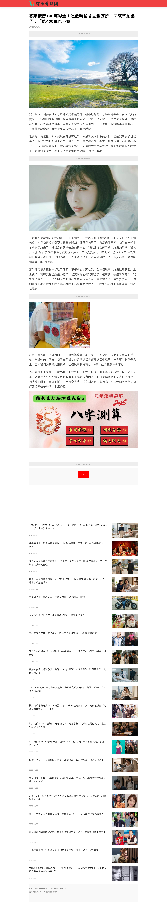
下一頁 (83, 474)
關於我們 (32, 892)
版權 (55, 892)
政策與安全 (40, 892)
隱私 (51, 892)
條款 (47, 892)
